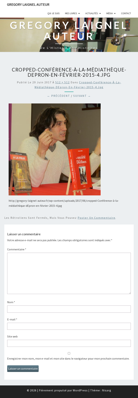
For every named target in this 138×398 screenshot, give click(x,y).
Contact (126, 13)
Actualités (91, 13)
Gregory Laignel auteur (28, 4)
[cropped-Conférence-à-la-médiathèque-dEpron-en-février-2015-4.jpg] (55, 150)
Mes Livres (71, 13)
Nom (11, 302)
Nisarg (106, 390)
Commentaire (16, 249)
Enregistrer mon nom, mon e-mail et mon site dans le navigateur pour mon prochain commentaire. (68, 358)
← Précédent (58, 96)
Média (109, 13)
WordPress (80, 390)
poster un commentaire (96, 217)
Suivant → (82, 96)
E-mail (12, 319)
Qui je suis (53, 13)
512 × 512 (62, 82)
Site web (12, 336)
